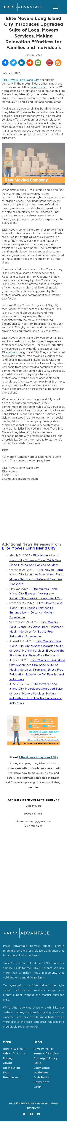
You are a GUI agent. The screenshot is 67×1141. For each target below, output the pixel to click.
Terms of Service (46, 1053)
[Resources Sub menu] (21, 1077)
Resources (10, 1077)
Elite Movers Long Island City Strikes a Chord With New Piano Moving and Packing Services (35, 560)
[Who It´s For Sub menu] (25, 1053)
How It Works (13, 1049)
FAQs (37, 1063)
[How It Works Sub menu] (26, 1049)
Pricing (8, 1058)
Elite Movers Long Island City (20, 80)
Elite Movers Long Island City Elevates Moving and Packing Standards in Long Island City (35, 594)
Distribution (11, 1068)
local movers (39, 87)
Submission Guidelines (42, 1070)
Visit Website (33, 826)
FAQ (6, 1072)
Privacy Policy (44, 1049)
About (7, 1063)
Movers (13, 353)
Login (38, 1087)
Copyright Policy (46, 1058)
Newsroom (41, 1082)
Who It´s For (12, 1053)
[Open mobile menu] (55, 7)
